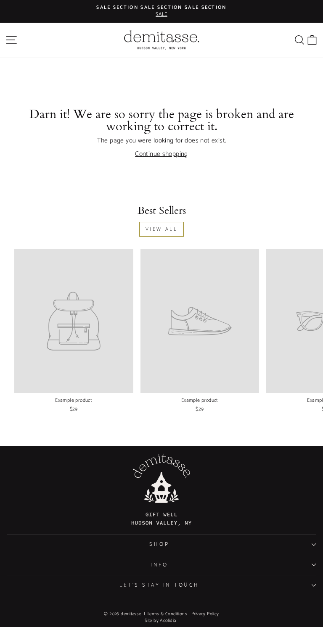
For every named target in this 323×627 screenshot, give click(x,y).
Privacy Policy (205, 614)
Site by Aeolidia (160, 620)
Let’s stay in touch (159, 585)
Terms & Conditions (167, 614)
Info (159, 565)
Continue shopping (161, 154)
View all (162, 229)
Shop (159, 544)
